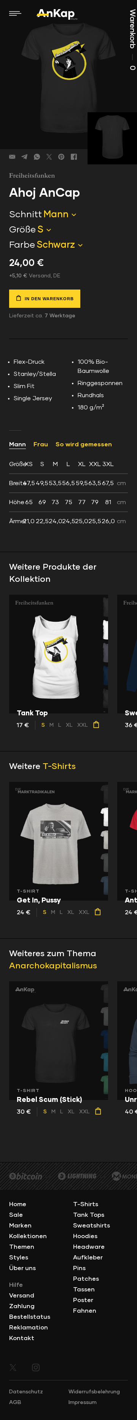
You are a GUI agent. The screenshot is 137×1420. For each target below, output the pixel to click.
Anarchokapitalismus (53, 966)
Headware (89, 1247)
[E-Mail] (12, 156)
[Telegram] (24, 156)
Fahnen (84, 1311)
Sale (16, 1215)
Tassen (84, 1289)
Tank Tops (88, 1215)
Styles (18, 1257)
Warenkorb (132, 39)
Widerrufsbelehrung (94, 1392)
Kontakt (21, 1338)
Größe (22, 229)
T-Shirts (59, 767)
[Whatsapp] (37, 156)
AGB (15, 1402)
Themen (21, 1247)
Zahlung (22, 1306)
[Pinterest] (61, 156)
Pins (79, 1268)
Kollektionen (28, 1236)
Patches (86, 1279)
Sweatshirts (91, 1226)
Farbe (22, 245)
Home (17, 1204)
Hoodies (85, 1236)
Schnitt (25, 214)
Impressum (82, 1402)
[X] (49, 156)
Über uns (22, 1268)
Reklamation (28, 1327)
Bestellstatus (29, 1317)
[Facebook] (74, 156)
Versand (21, 1296)
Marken (20, 1226)
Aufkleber (88, 1257)
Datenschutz (26, 1392)
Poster (83, 1300)
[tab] (68, 492)
